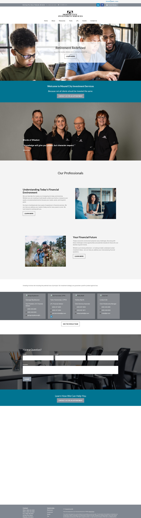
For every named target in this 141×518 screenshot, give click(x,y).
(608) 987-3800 (81, 307)
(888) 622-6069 (52, 5)
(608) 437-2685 (56, 307)
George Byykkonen (33, 300)
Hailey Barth (79, 300)
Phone (89, 354)
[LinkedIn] (98, 5)
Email (57, 354)
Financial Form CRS (69, 509)
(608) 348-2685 (31, 309)
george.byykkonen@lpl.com (34, 315)
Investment (50, 512)
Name (24, 354)
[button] (46, 20)
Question (25, 364)
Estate (48, 514)
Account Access (112, 5)
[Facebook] (102, 5)
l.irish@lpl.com (106, 313)
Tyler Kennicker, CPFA (58, 300)
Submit (27, 379)
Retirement (50, 510)
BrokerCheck (91, 511)
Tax (48, 516)
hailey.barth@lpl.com (83, 313)
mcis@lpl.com (63, 5)
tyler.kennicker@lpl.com (59, 313)
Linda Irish (103, 300)
